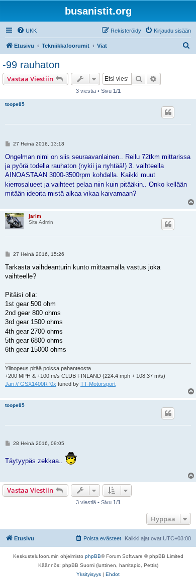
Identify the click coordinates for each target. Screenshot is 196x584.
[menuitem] (27, 31)
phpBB (93, 556)
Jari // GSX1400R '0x (30, 384)
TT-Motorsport (98, 384)
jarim (35, 216)
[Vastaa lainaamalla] (167, 112)
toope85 (15, 104)
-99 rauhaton (31, 64)
